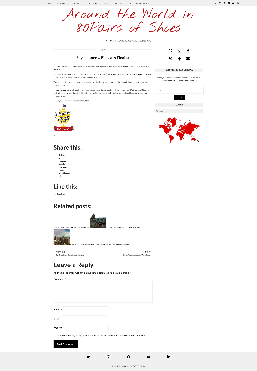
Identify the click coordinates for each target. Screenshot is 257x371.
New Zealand (92, 3)
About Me (61, 3)
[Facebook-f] (224, 3)
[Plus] (179, 59)
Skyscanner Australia (62, 90)
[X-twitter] (215, 3)
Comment (60, 279)
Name (58, 309)
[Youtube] (233, 3)
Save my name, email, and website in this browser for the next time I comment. (101, 335)
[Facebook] (128, 356)
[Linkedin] (229, 3)
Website (58, 327)
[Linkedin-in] (168, 356)
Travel (106, 3)
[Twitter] (88, 356)
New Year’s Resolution (139, 3)
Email (57, 318)
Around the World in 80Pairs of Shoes (128, 21)
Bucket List (119, 3)
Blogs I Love (76, 3)
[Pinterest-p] (171, 59)
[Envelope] (237, 3)
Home (49, 3)
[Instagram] (220, 3)
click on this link (135, 74)
